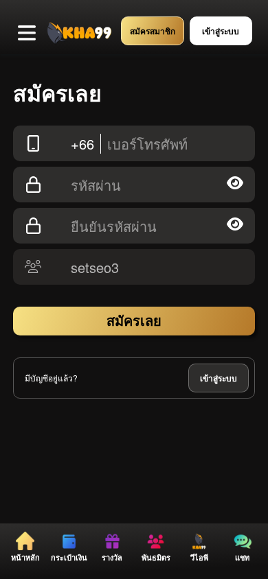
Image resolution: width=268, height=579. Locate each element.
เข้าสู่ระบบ (218, 378)
